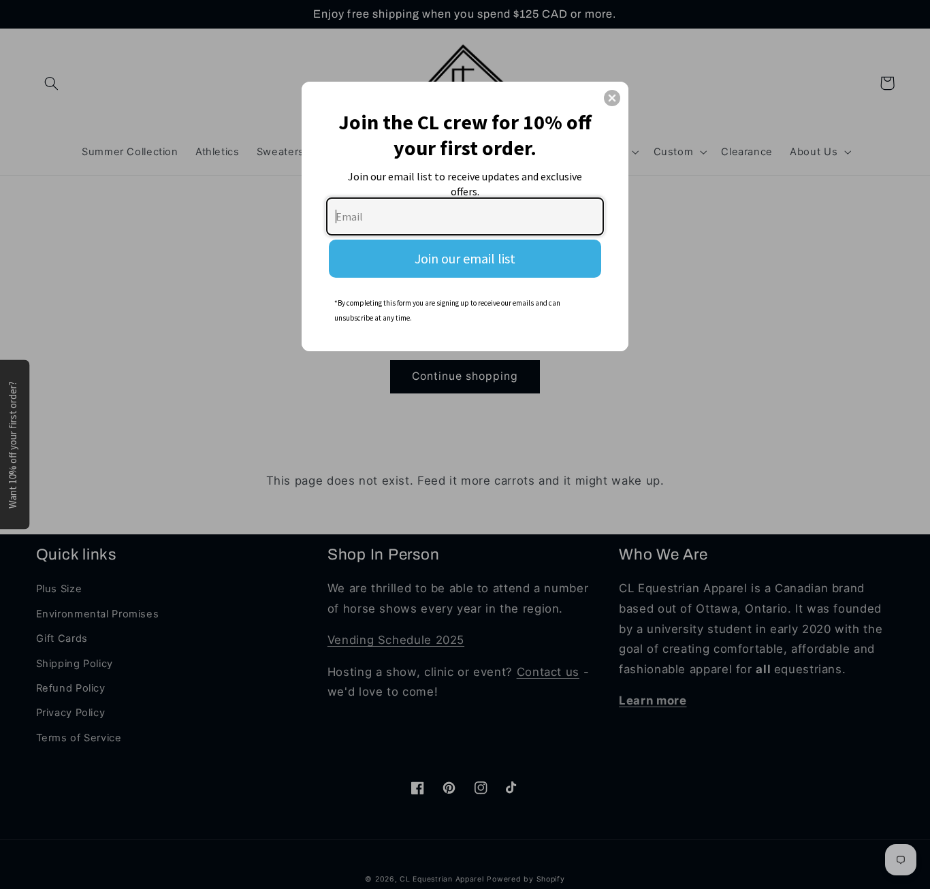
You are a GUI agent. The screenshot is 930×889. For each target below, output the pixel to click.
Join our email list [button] (465, 258)
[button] (612, 98)
